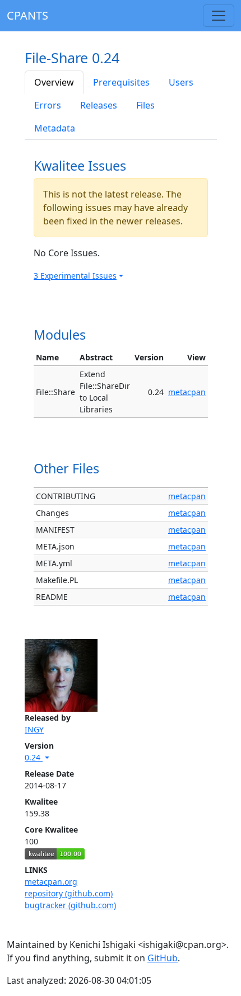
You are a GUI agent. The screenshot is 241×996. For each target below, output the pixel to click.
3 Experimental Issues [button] (75, 275)
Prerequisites (121, 82)
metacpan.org (51, 881)
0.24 (34, 757)
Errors (47, 105)
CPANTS (27, 15)
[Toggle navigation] (218, 15)
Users (181, 82)
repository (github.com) (69, 893)
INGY (34, 729)
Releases (98, 105)
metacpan (187, 392)
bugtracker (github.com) (70, 905)
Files (145, 105)
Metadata (54, 128)
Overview (54, 82)
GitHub (162, 958)
